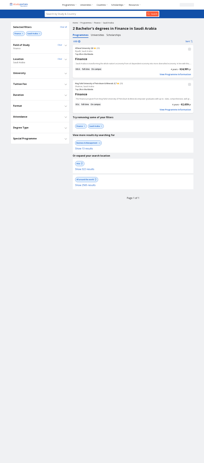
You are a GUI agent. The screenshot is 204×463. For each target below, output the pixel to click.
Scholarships (117, 4)
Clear (60, 45)
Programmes (68, 4)
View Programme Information (175, 74)
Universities (85, 4)
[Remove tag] (22, 34)
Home (75, 23)
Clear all (63, 27)
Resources (134, 4)
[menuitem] (70, 5)
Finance (97, 23)
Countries (101, 4)
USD (75, 41)
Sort (187, 41)
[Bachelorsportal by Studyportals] (19, 4)
